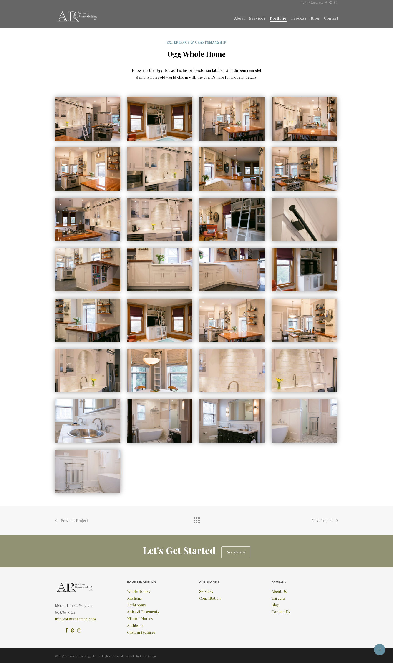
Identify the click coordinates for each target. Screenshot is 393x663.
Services (206, 591)
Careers (278, 598)
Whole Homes (138, 591)
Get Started (236, 552)
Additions (135, 625)
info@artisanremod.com (75, 619)
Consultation (210, 598)
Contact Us (281, 611)
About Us (279, 591)
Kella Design (148, 656)
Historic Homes (140, 618)
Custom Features (141, 632)
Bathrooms (136, 605)
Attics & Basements (143, 611)
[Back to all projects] (196, 519)
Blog (275, 605)
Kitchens (134, 598)
